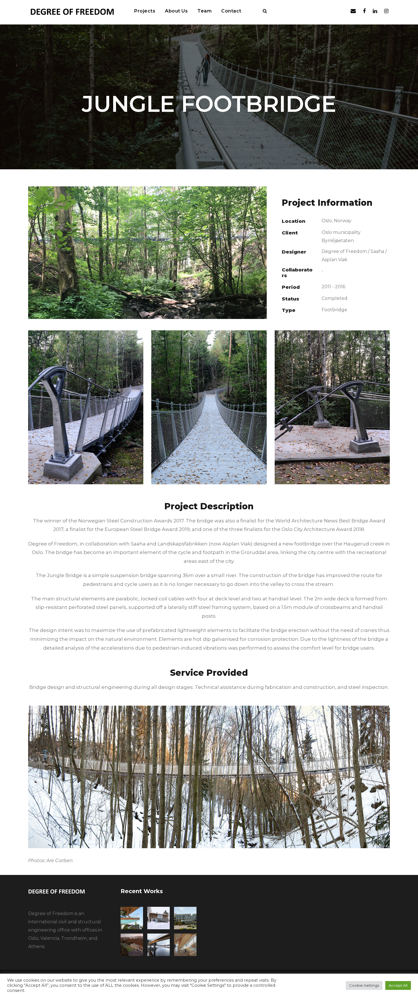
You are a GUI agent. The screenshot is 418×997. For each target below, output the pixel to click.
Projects (144, 11)
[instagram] (386, 11)
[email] (353, 11)
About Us (176, 11)
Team (204, 11)
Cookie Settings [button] (364, 985)
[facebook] (364, 11)
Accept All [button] (398, 985)
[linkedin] (375, 11)
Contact (231, 11)
